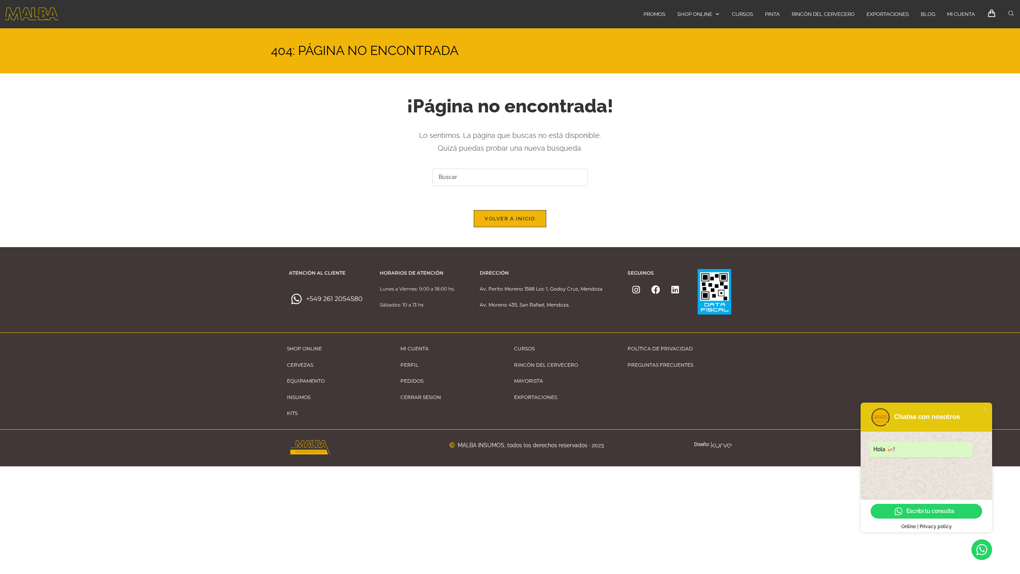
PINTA (772, 14)
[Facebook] (656, 290)
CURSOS (742, 14)
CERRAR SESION (420, 397)
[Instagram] (636, 290)
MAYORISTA (528, 381)
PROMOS (654, 14)
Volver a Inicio (510, 219)
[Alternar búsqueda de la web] (1011, 14)
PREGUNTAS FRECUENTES (660, 365)
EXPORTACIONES (888, 14)
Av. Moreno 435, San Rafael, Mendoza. (525, 305)
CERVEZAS (300, 365)
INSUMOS (298, 397)
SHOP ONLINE (694, 14)
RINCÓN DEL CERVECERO (823, 14)
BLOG (928, 14)
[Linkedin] (675, 290)
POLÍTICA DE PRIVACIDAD (660, 349)
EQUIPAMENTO (306, 381)
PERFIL (409, 365)
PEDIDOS (412, 381)
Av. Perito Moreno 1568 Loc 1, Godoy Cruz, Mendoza (541, 289)
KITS (292, 413)
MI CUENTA (961, 14)
